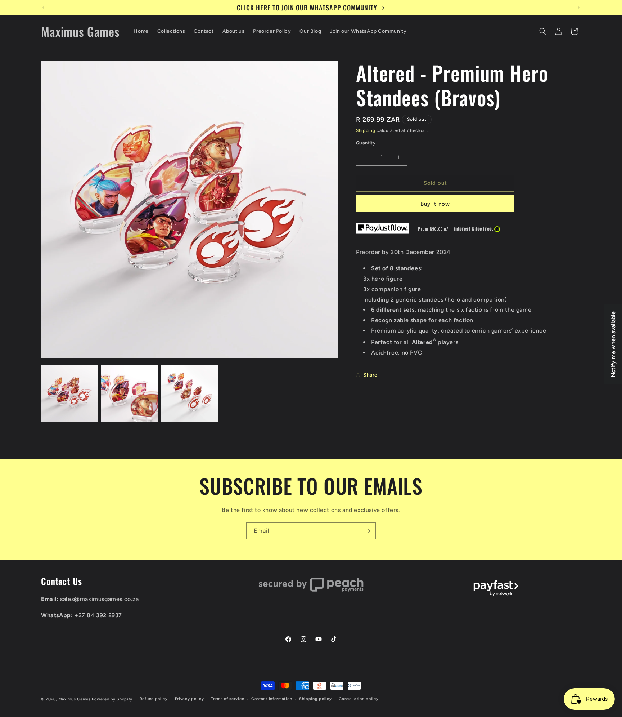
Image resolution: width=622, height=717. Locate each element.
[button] (543, 31)
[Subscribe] (367, 530)
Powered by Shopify (112, 699)
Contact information (271, 698)
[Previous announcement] (43, 7)
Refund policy (154, 698)
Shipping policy (315, 698)
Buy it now (435, 204)
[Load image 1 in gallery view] (69, 393)
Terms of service (227, 698)
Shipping (365, 130)
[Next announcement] (578, 7)
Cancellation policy (358, 698)
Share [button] (370, 375)
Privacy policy (189, 698)
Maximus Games (75, 699)
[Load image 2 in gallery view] (129, 393)
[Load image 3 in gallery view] (189, 393)
